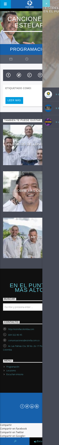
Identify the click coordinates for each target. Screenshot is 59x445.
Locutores (11, 370)
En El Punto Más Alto (29, 287)
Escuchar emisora (14, 374)
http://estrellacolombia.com (21, 329)
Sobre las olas (30, 191)
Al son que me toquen (30, 237)
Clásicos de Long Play (30, 144)
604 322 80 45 (15, 334)
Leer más (14, 100)
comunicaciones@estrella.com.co (23, 340)
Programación (12, 366)
